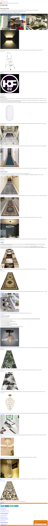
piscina (8, 3)
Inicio (1, 3)
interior (12, 3)
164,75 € (1, 73)
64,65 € (1, 349)
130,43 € (1, 218)
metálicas (10, 3)
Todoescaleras (2, 0)
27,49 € (1, 125)
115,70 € (1, 170)
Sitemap (4, 525)
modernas (16, 3)
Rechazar (45, 524)
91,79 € (1, 502)
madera (5, 3)
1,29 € (1, 95)
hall (0, 504)
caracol (14, 3)
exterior (7, 3)
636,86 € (1, 458)
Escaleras (3, 3)
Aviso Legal (1, 525)
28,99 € (1, 51)
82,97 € (1, 371)
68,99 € (1, 314)
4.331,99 (1, 414)
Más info (3, 51)
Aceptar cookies (38, 524)
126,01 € (1, 292)
